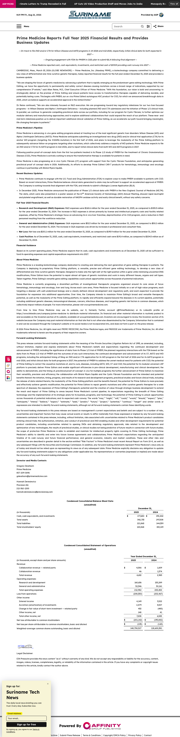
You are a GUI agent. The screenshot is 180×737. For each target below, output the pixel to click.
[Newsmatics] (8, 378)
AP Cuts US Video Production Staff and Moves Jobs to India (108, 3)
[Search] (142, 26)
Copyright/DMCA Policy (114, 735)
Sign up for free (26, 724)
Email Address (14, 713)
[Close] (48, 684)
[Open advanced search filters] (148, 26)
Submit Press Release (70, 735)
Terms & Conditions (92, 735)
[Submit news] (8, 359)
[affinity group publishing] (8, 371)
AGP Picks (7, 4)
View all (174, 4)
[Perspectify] (8, 365)
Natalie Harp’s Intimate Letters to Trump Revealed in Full (33, 3)
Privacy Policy (134, 735)
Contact (148, 735)
